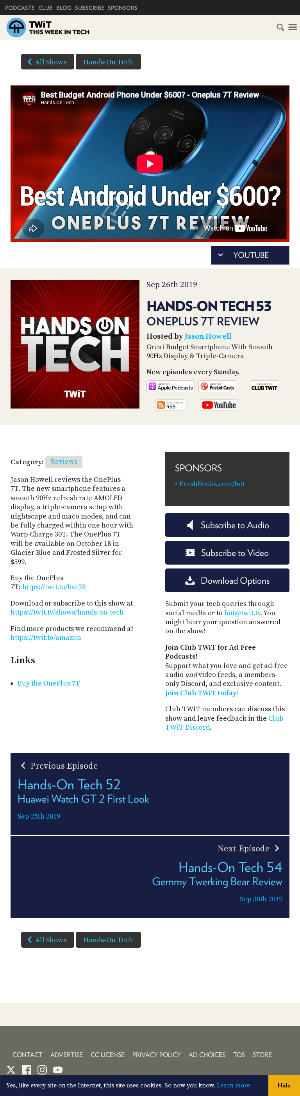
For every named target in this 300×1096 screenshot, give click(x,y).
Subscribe (89, 8)
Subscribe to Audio (235, 525)
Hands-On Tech (108, 62)
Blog (63, 8)
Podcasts (20, 8)
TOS (239, 1055)
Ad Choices (207, 1055)
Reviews (64, 461)
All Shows (50, 62)
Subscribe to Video (235, 552)
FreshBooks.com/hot (212, 484)
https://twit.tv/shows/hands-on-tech (67, 612)
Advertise (66, 1055)
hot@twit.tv (242, 613)
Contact (27, 1055)
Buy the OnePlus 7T (49, 683)
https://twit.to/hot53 (53, 587)
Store (262, 1055)
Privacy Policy (156, 1055)
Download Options (235, 580)
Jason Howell (207, 336)
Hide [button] (284, 1085)
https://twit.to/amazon (46, 637)
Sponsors (123, 8)
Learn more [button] (233, 1085)
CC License (108, 1055)
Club (45, 8)
